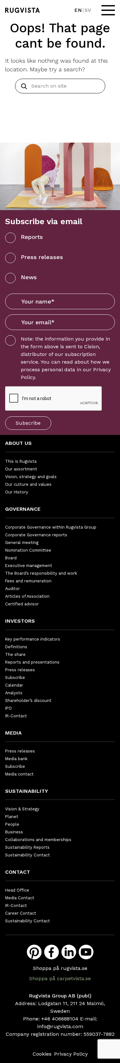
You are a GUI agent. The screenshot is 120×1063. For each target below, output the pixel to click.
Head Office (17, 890)
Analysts (13, 692)
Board (11, 557)
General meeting (21, 542)
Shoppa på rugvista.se (60, 968)
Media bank (16, 758)
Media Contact (19, 897)
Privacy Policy (71, 1054)
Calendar (14, 685)
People (12, 824)
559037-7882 (99, 1034)
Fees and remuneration (28, 581)
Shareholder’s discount (28, 700)
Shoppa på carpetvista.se (60, 978)
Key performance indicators (32, 639)
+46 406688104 (59, 1019)
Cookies (42, 1054)
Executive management (28, 565)
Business (14, 832)
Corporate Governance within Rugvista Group (50, 527)
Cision (91, 346)
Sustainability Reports (27, 847)
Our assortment (21, 469)
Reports (32, 236)
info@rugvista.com (60, 1026)
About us (18, 443)
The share (15, 654)
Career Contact (20, 913)
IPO (8, 708)
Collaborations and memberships (38, 839)
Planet (11, 816)
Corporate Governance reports (36, 534)
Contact (17, 872)
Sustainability (26, 791)
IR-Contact (16, 715)
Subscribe (28, 423)
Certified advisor (22, 604)
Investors (20, 621)
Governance (23, 509)
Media (13, 733)
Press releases (42, 257)
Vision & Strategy (22, 809)
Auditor (12, 588)
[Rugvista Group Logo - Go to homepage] (22, 10)
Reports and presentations (32, 662)
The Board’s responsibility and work (41, 573)
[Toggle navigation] (108, 10)
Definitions (16, 646)
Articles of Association (27, 596)
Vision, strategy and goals (31, 476)
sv (87, 10)
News (29, 277)
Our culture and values (28, 484)
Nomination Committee (28, 550)
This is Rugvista (20, 461)
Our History (16, 492)
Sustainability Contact (27, 855)
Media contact (19, 774)
